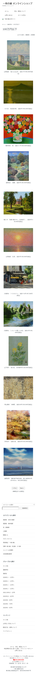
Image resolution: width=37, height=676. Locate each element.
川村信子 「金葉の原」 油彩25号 (13, 441)
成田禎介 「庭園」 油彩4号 (13, 182)
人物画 (5, 531)
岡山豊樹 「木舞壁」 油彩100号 (13, 404)
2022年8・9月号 (7, 600)
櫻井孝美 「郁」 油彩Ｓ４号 (13, 145)
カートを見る (22, 15)
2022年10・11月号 (8, 596)
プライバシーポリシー (26, 648)
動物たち (5, 535)
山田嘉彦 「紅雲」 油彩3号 (13, 256)
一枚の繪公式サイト (9, 19)
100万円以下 (16, 24)
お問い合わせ (8, 15)
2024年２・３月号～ (9, 585)
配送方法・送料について (10, 627)
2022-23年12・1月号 (9, 592)
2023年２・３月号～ (9, 588)
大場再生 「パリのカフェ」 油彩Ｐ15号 (15, 293)
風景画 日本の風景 (8, 520)
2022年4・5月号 (7, 607)
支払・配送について (20, 11)
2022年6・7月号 (7, 604)
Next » (22, 488)
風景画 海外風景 (8, 523)
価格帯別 (9, 24)
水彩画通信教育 (7, 554)
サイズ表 (5, 619)
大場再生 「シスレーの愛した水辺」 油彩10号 (17, 330)
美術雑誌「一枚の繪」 (9, 542)
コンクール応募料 (8, 550)
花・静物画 (6, 527)
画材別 (5, 573)
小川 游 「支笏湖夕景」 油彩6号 (13, 108)
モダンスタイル (7, 538)
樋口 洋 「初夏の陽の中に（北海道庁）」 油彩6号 (18, 219)
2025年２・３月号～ (9, 581)
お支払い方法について (9, 623)
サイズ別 (5, 566)
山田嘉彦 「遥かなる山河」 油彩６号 (14, 71)
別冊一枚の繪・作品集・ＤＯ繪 (12, 546)
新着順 (33, 35)
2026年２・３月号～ (9, 577)
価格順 (27, 35)
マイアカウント (7, 631)
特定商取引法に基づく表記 (11, 648)
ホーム (7, 11)
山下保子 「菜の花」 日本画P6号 (13, 367)
